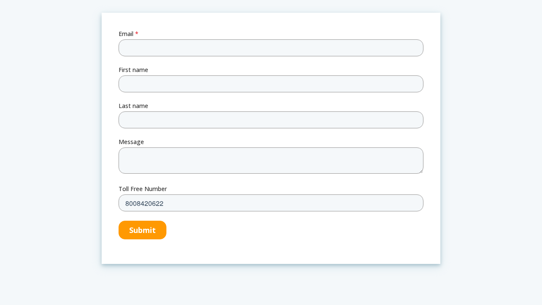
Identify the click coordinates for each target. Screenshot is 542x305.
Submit (142, 230)
